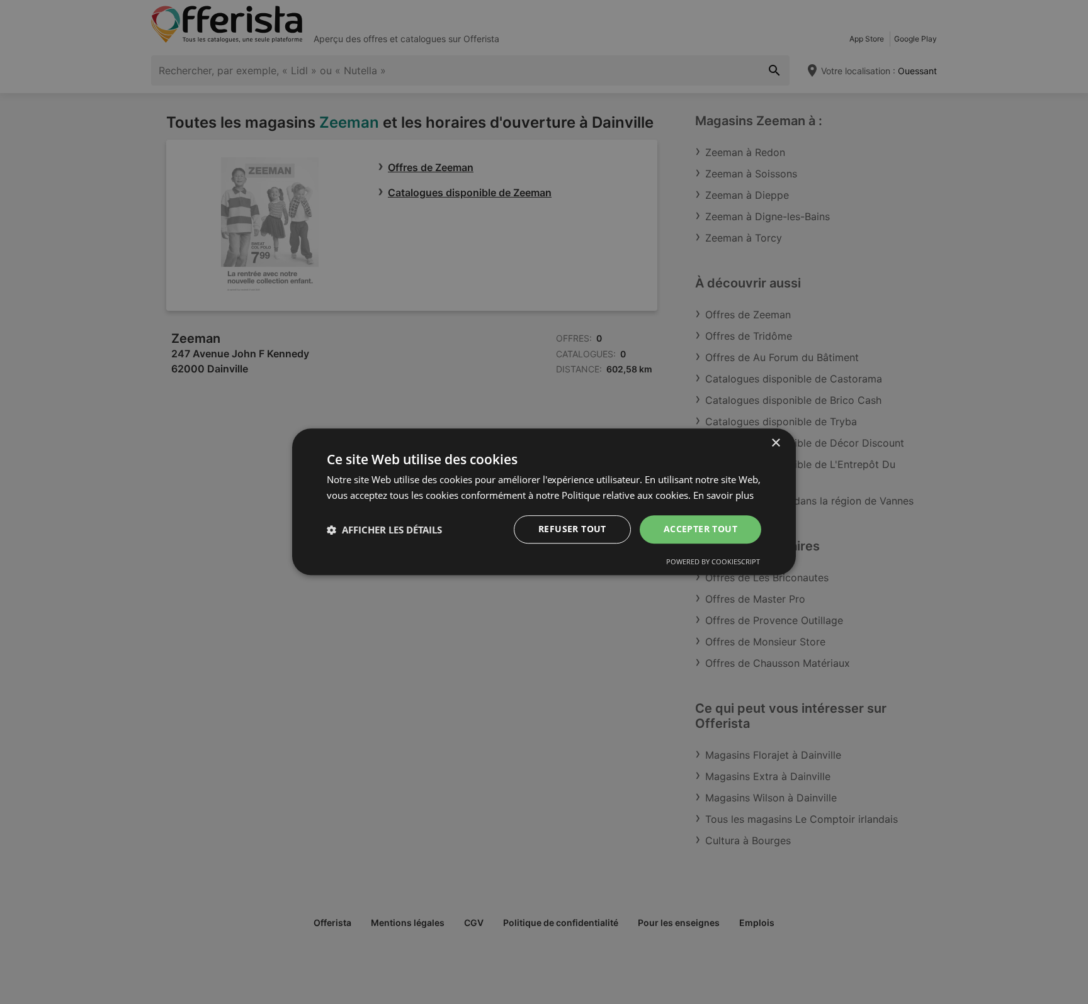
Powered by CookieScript (713, 562)
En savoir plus (723, 495)
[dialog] (544, 502)
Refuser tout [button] (572, 529)
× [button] (775, 443)
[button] (384, 530)
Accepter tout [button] (700, 529)
